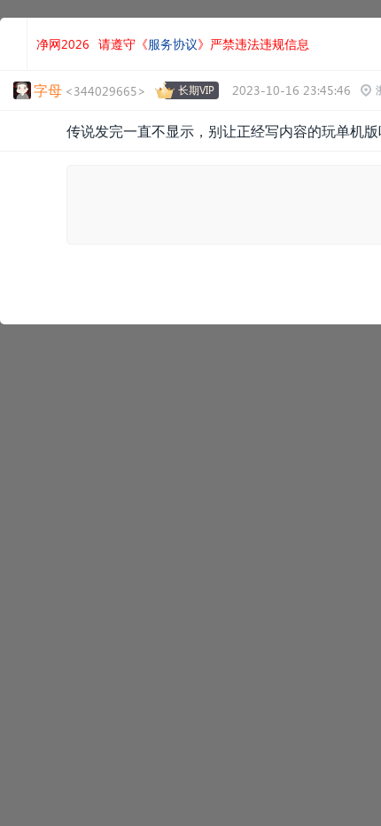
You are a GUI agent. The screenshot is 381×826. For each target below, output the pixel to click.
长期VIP (196, 90)
